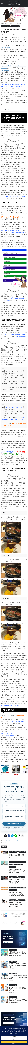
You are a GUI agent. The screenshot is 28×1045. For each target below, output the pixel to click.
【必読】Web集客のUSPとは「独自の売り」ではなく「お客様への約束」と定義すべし (17, 871)
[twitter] (5, 835)
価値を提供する (5, 842)
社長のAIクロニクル (14, 4)
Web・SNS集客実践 (6, 840)
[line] (15, 835)
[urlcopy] (22, 835)
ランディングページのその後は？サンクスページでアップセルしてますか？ (17, 855)
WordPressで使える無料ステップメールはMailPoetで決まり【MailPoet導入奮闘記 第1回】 (17, 894)
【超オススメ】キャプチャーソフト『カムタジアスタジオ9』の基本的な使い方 (17, 881)
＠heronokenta (6, 47)
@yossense (5, 70)
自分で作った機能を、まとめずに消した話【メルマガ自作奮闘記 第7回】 (17, 965)
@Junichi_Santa (6, 66)
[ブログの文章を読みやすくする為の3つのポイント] (12, 835)
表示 (9, 109)
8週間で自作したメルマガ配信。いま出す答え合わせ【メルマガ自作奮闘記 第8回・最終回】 (18, 953)
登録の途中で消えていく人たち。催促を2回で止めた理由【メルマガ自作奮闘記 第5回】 (18, 1000)
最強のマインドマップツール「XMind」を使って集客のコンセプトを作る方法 (17, 904)
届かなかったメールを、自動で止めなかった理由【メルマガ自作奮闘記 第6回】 (17, 989)
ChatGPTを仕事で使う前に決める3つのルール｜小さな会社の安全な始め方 (18, 977)
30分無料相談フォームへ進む (13, 823)
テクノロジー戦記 (14, 840)
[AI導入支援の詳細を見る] (14, 947)
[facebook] (9, 835)
